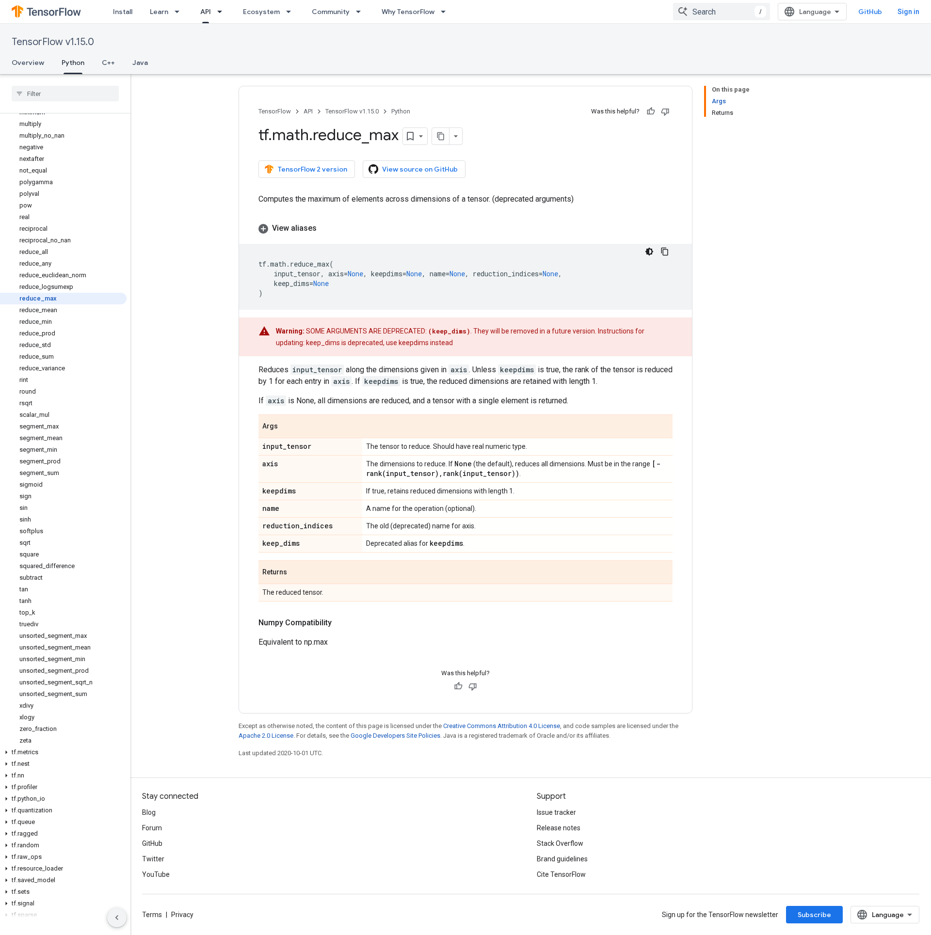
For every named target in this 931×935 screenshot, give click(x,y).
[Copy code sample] (665, 251)
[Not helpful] (665, 111)
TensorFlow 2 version (312, 169)
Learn (159, 11)
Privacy (182, 915)
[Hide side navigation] (117, 917)
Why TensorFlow (408, 11)
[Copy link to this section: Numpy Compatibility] (341, 623)
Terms (152, 915)
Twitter (153, 859)
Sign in (908, 12)
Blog (149, 812)
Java (140, 62)
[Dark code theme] (649, 251)
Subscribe (814, 914)
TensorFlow (274, 111)
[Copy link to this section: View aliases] (326, 228)
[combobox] (721, 11)
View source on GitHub (420, 169)
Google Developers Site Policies (395, 735)
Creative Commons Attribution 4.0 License (501, 725)
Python (73, 62)
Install (122, 11)
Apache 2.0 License (266, 735)
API (205, 11)
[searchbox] (65, 93)
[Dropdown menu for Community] (361, 11)
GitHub (870, 11)
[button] (63, 752)
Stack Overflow (560, 843)
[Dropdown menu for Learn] (180, 11)
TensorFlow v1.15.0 (53, 42)
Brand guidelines (562, 859)
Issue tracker (556, 812)
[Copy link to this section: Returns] (296, 573)
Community (331, 11)
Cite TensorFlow (561, 874)
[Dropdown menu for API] (222, 11)
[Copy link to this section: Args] (287, 427)
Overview (28, 62)
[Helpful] (650, 111)
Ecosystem (261, 11)
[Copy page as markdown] (440, 136)
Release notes (558, 828)
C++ (108, 62)
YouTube (156, 874)
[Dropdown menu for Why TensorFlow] (446, 11)
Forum (152, 828)
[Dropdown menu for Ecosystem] (291, 11)
